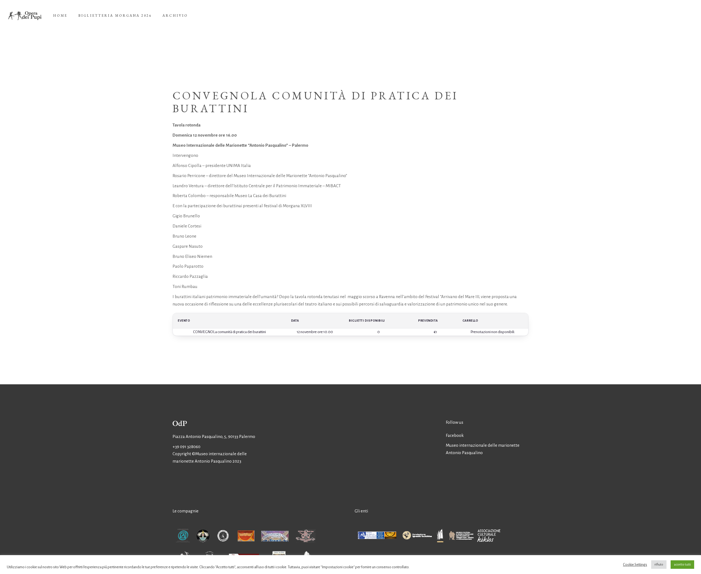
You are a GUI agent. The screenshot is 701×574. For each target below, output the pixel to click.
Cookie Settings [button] (635, 565)
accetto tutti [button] (682, 564)
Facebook (455, 435)
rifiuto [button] (658, 564)
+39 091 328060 (186, 446)
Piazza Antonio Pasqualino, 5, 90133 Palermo (214, 436)
